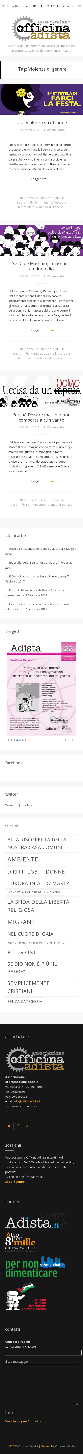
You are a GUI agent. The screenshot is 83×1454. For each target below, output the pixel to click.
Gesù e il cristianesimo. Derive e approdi (36, 548)
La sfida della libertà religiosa (38, 905)
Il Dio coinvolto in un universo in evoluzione (37, 576)
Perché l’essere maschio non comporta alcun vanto (41, 417)
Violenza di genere (49, 207)
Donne (29, 198)
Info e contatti (66, 6)
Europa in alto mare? (38, 883)
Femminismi (43, 202)
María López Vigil (43, 353)
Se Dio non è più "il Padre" (32, 968)
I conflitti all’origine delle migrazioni (34, 892)
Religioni (21, 952)
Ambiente (22, 859)
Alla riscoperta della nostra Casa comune (36, 843)
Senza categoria (24, 1001)
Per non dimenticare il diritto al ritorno (35, 942)
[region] (41, 692)
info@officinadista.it (27, 1101)
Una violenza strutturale (41, 122)
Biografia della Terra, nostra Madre (33, 562)
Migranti (22, 921)
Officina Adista (56, 130)
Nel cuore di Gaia (30, 933)
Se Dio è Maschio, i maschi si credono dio (41, 266)
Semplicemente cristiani (28, 987)
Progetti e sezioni (18, 6)
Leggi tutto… (40, 179)
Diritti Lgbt (24, 871)
